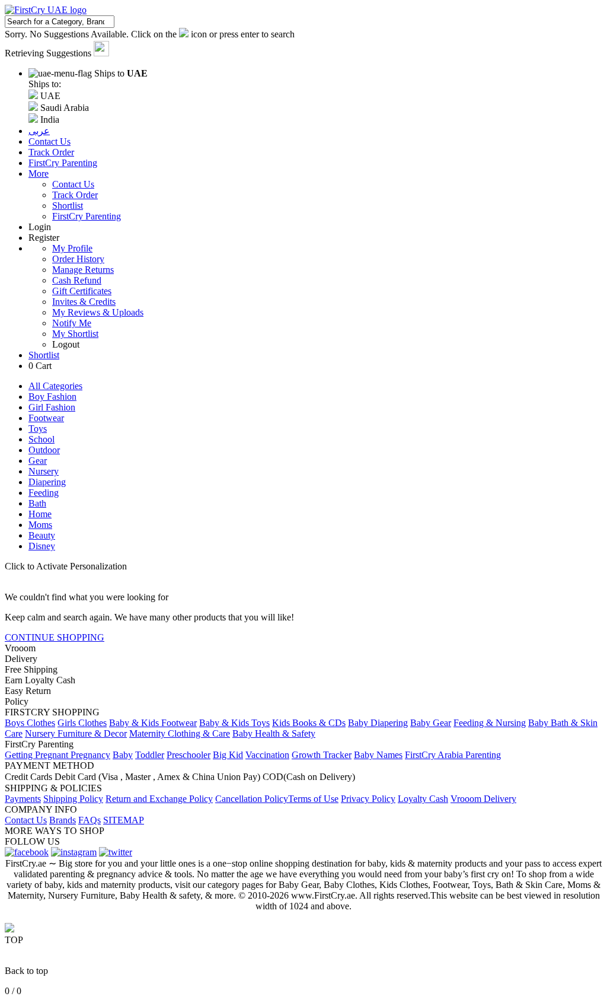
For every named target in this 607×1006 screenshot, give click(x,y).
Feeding (43, 493)
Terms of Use (313, 799)
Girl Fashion (51, 407)
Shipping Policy (73, 799)
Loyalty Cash (423, 799)
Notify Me (71, 323)
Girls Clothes (82, 723)
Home (40, 514)
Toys (37, 429)
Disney (41, 546)
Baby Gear (430, 723)
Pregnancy (90, 755)
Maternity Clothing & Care (179, 733)
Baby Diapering (378, 723)
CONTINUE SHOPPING (54, 637)
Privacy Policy (368, 799)
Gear (37, 461)
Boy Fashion (52, 396)
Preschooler (188, 755)
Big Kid (228, 755)
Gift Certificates (81, 291)
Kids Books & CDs (309, 723)
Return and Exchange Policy (159, 799)
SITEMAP (123, 820)
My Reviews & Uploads (97, 312)
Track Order (75, 195)
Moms (40, 525)
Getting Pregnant (38, 755)
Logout (65, 344)
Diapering (47, 482)
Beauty (41, 535)
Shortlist (67, 205)
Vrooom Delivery (483, 799)
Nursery (43, 471)
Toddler (149, 755)
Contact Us (73, 184)
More (38, 173)
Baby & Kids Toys (234, 723)
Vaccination (267, 755)
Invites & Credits (84, 302)
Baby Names (378, 755)
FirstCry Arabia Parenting (453, 755)
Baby (123, 755)
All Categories (55, 386)
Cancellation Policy (251, 799)
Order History (78, 259)
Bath (37, 503)
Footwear (46, 418)
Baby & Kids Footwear (153, 723)
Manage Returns (83, 270)
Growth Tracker (322, 755)
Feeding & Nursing (489, 723)
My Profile (72, 248)
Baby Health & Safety (273, 733)
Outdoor (44, 450)
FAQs (89, 820)
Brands (62, 820)
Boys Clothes (30, 723)
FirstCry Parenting (86, 216)
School (41, 439)
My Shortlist (75, 334)
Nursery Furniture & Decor (76, 733)
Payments (23, 799)
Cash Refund (76, 280)
